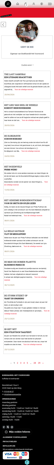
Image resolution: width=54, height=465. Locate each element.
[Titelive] (27, 462)
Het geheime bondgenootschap (23, 200)
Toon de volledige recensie (23, 90)
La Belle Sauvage (14, 231)
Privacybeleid (10, 441)
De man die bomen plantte (20, 261)
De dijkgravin (12, 135)
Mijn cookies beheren (19, 431)
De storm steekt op (15, 295)
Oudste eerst (26, 65)
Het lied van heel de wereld (21, 105)
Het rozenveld (13, 166)
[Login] (33, 4)
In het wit (10, 329)
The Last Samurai (15, 74)
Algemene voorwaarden (15, 437)
